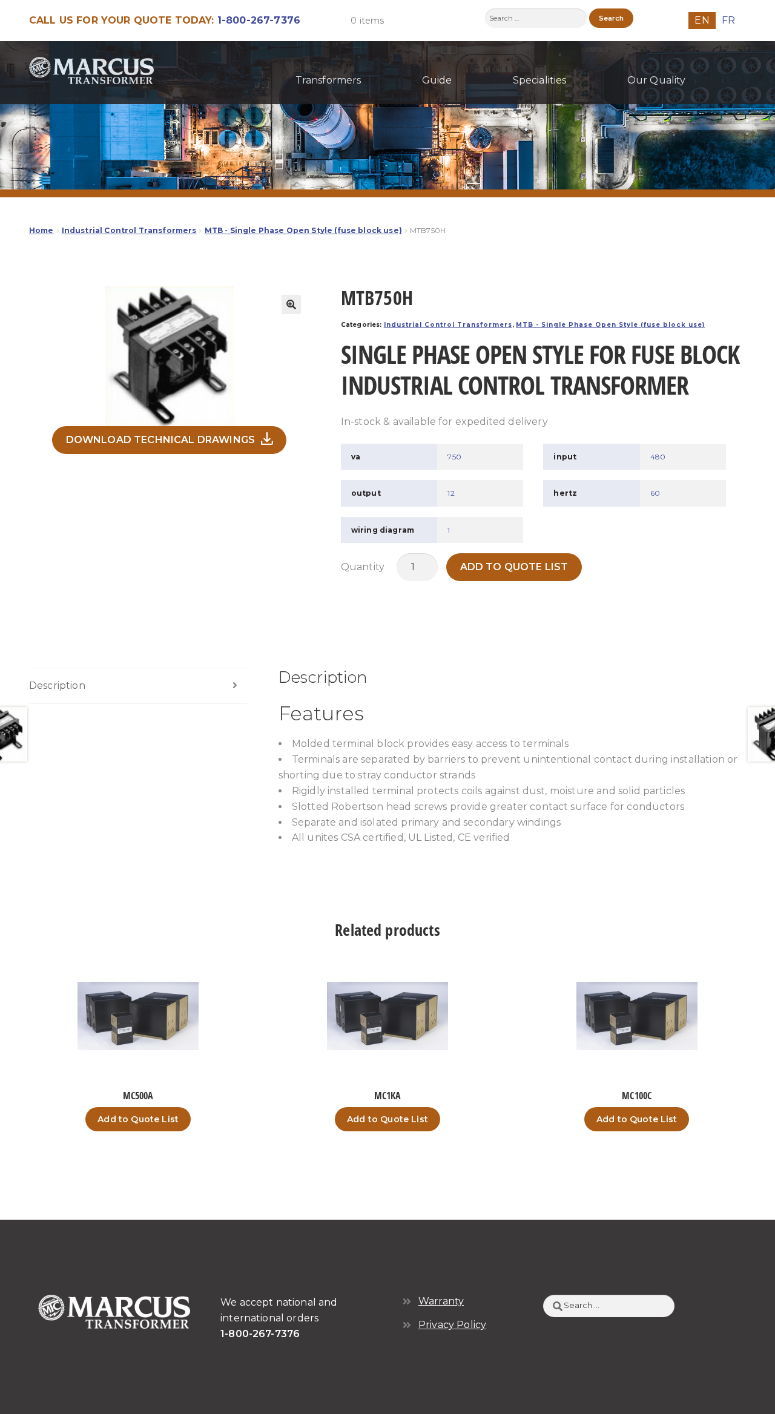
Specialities (540, 80)
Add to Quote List (514, 567)
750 (454, 456)
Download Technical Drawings (160, 440)
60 (655, 493)
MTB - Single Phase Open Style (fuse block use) (303, 230)
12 (450, 493)
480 (657, 456)
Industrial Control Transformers (129, 230)
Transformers (328, 80)
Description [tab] (57, 685)
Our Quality (656, 80)
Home (41, 230)
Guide (437, 80)
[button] (291, 304)
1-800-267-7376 (258, 20)
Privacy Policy (452, 1324)
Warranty (441, 1301)
